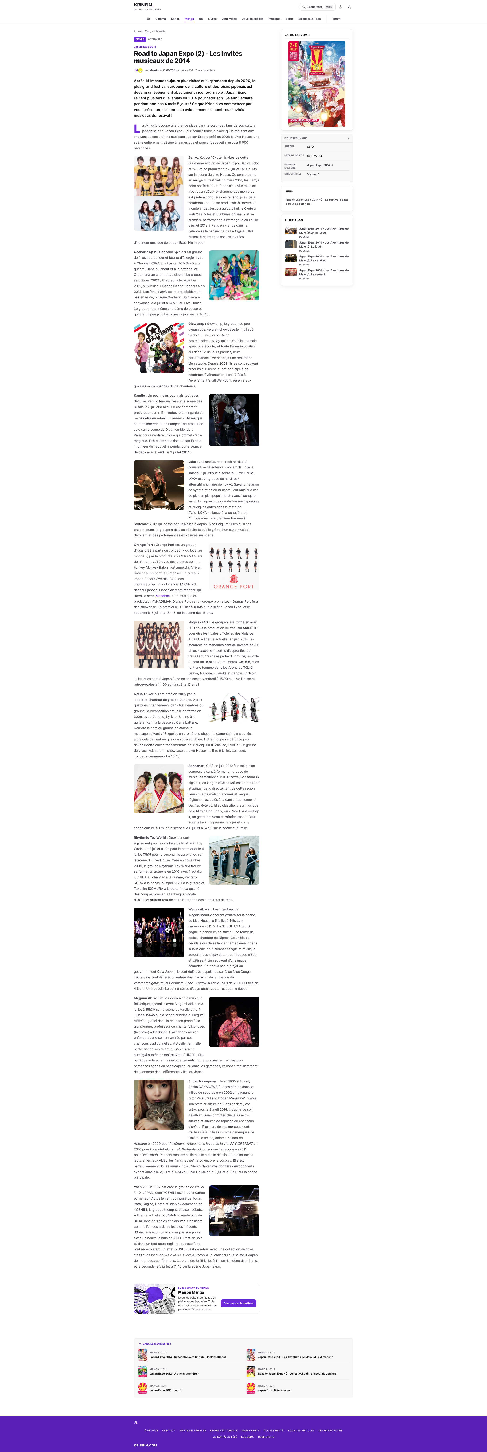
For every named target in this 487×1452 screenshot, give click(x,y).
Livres (212, 18)
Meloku (154, 70)
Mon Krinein (250, 1430)
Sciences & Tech (309, 18)
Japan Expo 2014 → (320, 165)
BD (201, 18)
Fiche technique (295, 138)
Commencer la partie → (239, 1303)
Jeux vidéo (229, 18)
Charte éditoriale (224, 1430)
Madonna (163, 596)
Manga (189, 18)
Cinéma (160, 18)
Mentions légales (192, 1430)
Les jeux (247, 1436)
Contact (168, 1430)
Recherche (266, 1436)
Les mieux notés (330, 1430)
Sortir (289, 18)
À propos (151, 1430)
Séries (175, 18)
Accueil (138, 31)
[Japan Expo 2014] (317, 84)
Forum (336, 18)
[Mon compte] (349, 7)
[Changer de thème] (340, 7)
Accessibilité (274, 1430)
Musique (274, 18)
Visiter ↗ (313, 174)
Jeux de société (252, 18)
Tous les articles (301, 1430)
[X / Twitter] (136, 1422)
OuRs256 (169, 70)
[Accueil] (148, 18)
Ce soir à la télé (225, 1436)
